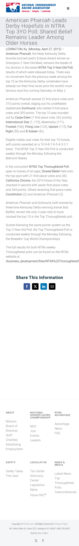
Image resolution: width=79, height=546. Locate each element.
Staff (9, 435)
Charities (12, 440)
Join (33, 431)
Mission (11, 421)
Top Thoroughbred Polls (64, 482)
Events (34, 435)
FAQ (57, 433)
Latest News (63, 473)
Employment (14, 449)
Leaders (35, 440)
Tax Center (37, 471)
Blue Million (43, 533)
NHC (33, 426)
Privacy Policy (61, 524)
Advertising (13, 444)
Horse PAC (38, 495)
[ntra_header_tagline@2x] (31, 4)
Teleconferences (66, 492)
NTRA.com (28, 524)
